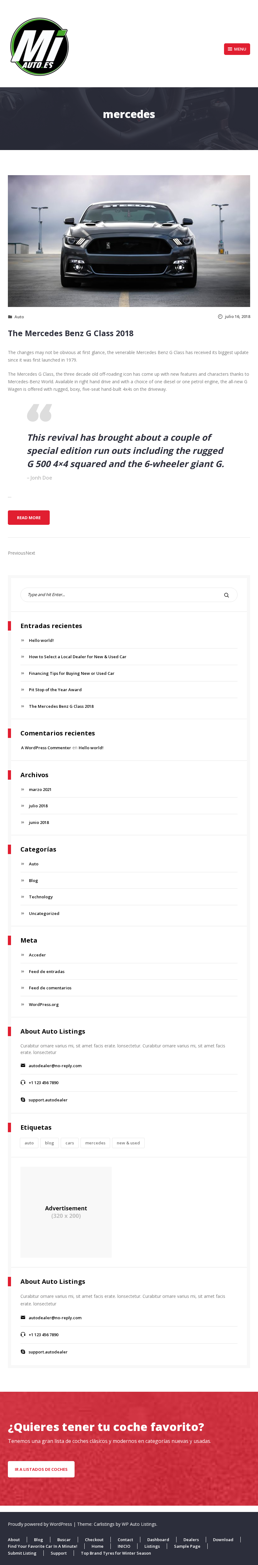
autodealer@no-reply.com (55, 1065)
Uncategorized (44, 913)
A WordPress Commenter (46, 747)
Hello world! (41, 640)
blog (49, 1143)
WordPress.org (44, 1004)
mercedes (95, 1143)
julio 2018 (38, 806)
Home (98, 1546)
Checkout (94, 1539)
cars (69, 1143)
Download (223, 1539)
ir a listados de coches (41, 1469)
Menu (240, 49)
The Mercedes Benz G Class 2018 (70, 333)
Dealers (191, 1539)
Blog (33, 880)
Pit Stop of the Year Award (55, 689)
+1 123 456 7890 (43, 1082)
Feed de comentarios (50, 988)
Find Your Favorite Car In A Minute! (42, 1546)
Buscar (64, 1539)
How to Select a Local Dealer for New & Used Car (77, 656)
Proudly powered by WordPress (40, 1524)
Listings (152, 1546)
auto (29, 1143)
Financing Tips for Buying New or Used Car (72, 673)
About (14, 1539)
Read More (33, 519)
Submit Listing (22, 1553)
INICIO (124, 1546)
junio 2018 (39, 822)
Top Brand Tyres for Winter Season (116, 1553)
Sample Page (187, 1546)
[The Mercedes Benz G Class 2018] (129, 241)
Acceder (37, 955)
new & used (128, 1143)
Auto (19, 317)
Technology (41, 897)
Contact (125, 1539)
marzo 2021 (40, 789)
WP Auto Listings (139, 1524)
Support (59, 1553)
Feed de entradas (46, 971)
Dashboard (158, 1539)
